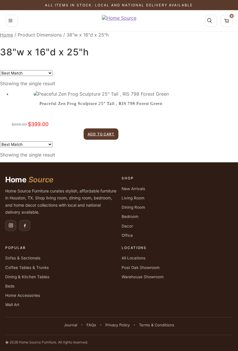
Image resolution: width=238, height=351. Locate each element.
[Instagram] (10, 225)
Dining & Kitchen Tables (27, 276)
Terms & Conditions (156, 325)
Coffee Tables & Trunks (27, 267)
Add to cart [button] (101, 134)
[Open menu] (12, 21)
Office (127, 235)
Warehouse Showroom (143, 276)
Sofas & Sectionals (22, 258)
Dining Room (133, 207)
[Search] (211, 21)
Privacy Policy (117, 325)
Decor (127, 226)
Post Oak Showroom (141, 267)
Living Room (133, 198)
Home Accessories (22, 295)
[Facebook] (24, 225)
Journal (70, 325)
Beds (10, 286)
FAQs (91, 325)
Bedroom (130, 216)
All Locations (133, 258)
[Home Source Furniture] (119, 21)
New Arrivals (133, 188)
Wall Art (12, 304)
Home (6, 35)
